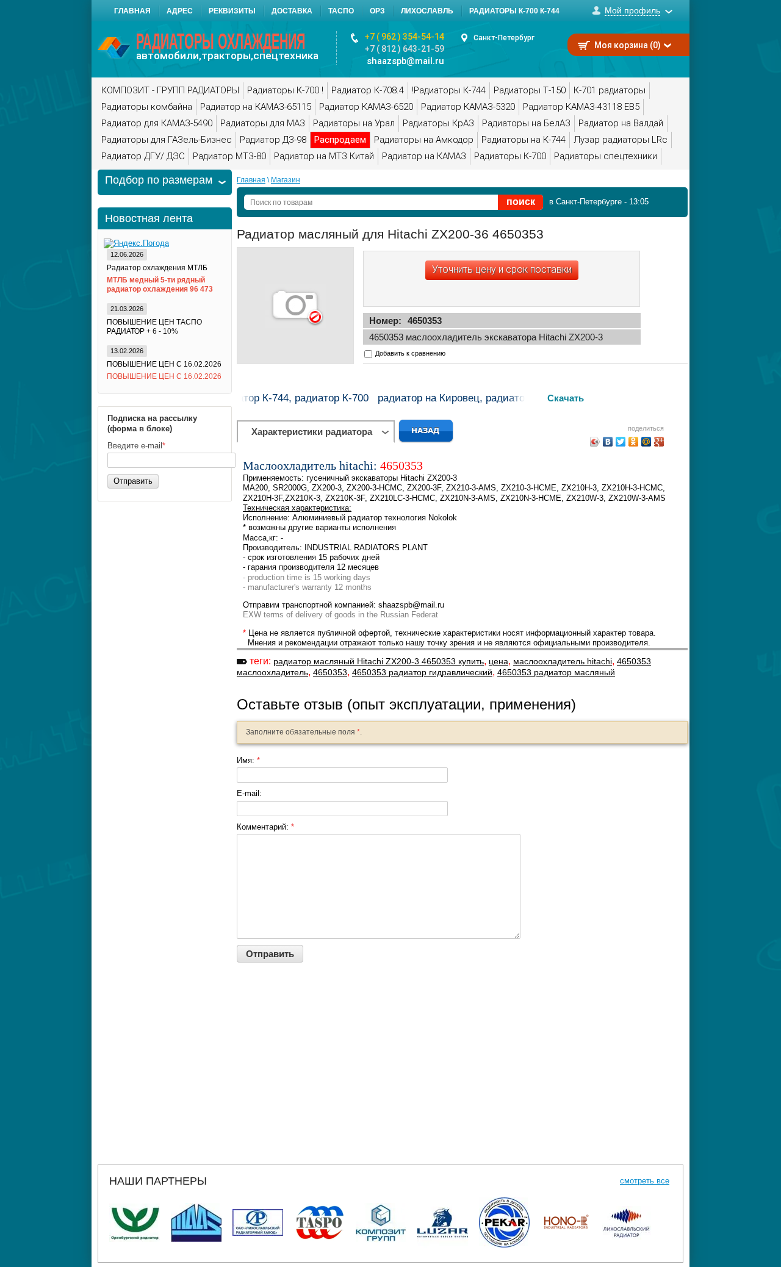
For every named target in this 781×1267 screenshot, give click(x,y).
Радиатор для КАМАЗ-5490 (156, 123)
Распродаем (340, 139)
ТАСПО (341, 11)
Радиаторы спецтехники (605, 156)
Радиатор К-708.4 (367, 90)
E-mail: (249, 793)
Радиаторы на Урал (354, 123)
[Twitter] (620, 442)
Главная (251, 180)
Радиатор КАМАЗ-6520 (366, 106)
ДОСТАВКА (292, 11)
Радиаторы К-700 (510, 156)
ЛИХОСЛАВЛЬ (427, 11)
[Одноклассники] (633, 442)
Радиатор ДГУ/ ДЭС (143, 156)
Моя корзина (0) (627, 45)
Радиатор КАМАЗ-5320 (468, 106)
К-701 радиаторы (610, 90)
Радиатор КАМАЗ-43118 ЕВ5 (581, 106)
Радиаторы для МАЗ (262, 123)
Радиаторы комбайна (146, 106)
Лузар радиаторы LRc (621, 139)
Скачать (565, 398)
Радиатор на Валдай (620, 123)
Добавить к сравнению (409, 353)
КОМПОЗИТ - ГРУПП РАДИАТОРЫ (170, 90)
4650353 (330, 672)
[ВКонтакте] (608, 442)
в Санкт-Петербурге (585, 201)
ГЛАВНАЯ (132, 11)
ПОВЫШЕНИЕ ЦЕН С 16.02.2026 (164, 364)
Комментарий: (265, 826)
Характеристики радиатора (311, 431)
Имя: (248, 760)
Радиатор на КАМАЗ (424, 156)
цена (498, 661)
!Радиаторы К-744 (449, 90)
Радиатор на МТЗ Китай (324, 156)
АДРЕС (180, 11)
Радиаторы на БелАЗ (526, 123)
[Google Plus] (659, 442)
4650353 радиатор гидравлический (422, 672)
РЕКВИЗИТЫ (232, 11)
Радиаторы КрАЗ (438, 123)
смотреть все (644, 1180)
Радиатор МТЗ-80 (229, 156)
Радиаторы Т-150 (530, 90)
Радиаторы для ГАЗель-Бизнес (166, 139)
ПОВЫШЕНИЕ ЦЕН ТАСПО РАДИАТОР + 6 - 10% (154, 327)
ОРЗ (377, 11)
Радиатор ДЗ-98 (273, 139)
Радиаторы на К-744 (523, 139)
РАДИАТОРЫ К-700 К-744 (514, 11)
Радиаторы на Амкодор (423, 139)
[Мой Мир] (646, 442)
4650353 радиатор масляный (556, 672)
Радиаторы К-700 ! (285, 90)
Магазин (285, 180)
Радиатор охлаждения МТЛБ (157, 268)
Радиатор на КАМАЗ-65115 (255, 106)
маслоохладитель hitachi (562, 661)
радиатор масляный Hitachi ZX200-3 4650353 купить (378, 661)
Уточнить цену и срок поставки (502, 269)
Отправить (133, 481)
